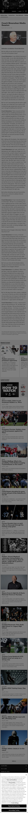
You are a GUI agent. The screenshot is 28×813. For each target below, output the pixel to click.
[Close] (26, 774)
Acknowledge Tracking (14, 810)
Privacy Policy (12, 782)
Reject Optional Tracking (14, 806)
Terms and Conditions (12, 779)
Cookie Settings (15, 803)
